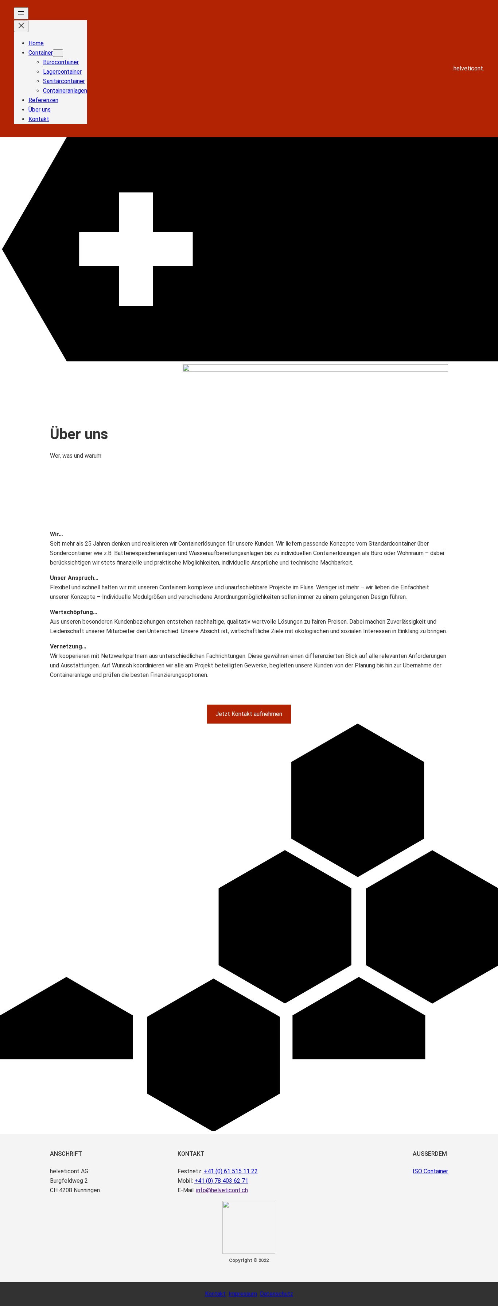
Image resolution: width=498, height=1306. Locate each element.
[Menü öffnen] (21, 13)
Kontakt (215, 1293)
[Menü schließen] (21, 26)
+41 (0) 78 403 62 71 (221, 1180)
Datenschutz (276, 1293)
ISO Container (430, 1171)
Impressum (243, 1293)
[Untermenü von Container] (58, 53)
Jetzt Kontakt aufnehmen (248, 713)
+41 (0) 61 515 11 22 (231, 1171)
